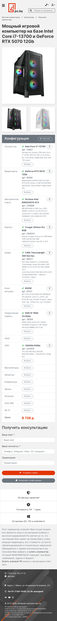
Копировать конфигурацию (29, 480)
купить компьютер (38, 551)
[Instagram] (13, 597)
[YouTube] (9, 597)
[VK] (6, 597)
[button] (47, 4)
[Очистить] (49, 147)
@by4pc (11, 576)
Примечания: (9, 457)
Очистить (46, 139)
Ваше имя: (8, 434)
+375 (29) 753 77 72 (17, 573)
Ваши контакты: (11, 446)
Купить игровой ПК (12, 561)
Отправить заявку (30, 473)
